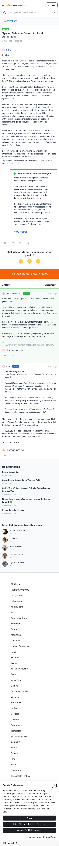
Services (15, 713)
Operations (16, 640)
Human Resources (20, 646)
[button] (3, 5)
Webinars (15, 697)
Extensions (16, 601)
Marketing (16, 634)
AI (12, 612)
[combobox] (29, 12)
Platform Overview (20, 589)
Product (15, 629)
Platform (15, 584)
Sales (13, 651)
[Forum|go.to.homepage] (16, 5)
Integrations (17, 595)
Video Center (17, 680)
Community (16, 725)
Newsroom (16, 770)
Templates (16, 730)
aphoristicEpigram (18, 530)
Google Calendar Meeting (13, 510)
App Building (17, 606)
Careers (14, 753)
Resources (16, 702)
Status (14, 764)
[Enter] (4, 12)
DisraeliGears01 (17, 554)
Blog (13, 758)
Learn (14, 663)
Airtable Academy (19, 668)
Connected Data (19, 618)
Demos (14, 685)
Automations (10, 20)
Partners (15, 708)
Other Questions (9, 494)
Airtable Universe (19, 736)
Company (15, 741)
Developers (16, 719)
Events (14, 674)
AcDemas (14, 538)
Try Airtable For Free (20, 775)
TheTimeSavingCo (14, 293)
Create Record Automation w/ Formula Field (21, 480)
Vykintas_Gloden (17, 562)
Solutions (15, 623)
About (14, 747)
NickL (8, 49)
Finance (15, 657)
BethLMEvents (16, 546)
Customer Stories (19, 691)
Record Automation (10, 472)
